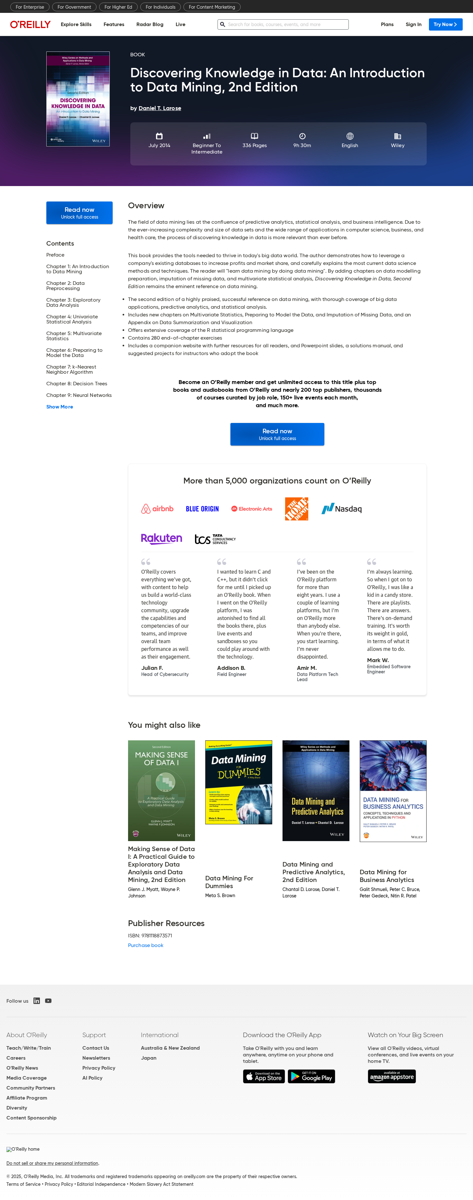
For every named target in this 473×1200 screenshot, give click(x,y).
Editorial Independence (101, 1184)
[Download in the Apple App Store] (264, 1081)
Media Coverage (26, 1077)
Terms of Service (23, 1184)
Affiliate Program (26, 1097)
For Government (74, 7)
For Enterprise (30, 7)
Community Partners (30, 1087)
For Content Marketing (212, 7)
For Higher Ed (118, 7)
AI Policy (92, 1077)
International (160, 1035)
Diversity (16, 1107)
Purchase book (145, 945)
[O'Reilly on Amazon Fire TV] (392, 1081)
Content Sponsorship (31, 1117)
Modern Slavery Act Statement (161, 1184)
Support (94, 1035)
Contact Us (95, 1048)
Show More (59, 406)
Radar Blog (149, 24)
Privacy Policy (98, 1067)
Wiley (397, 145)
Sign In (414, 24)
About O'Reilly (26, 1035)
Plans (387, 24)
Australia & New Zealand (170, 1048)
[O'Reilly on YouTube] (48, 1001)
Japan (148, 1058)
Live (180, 24)
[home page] (30, 24)
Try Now (443, 24)
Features (114, 24)
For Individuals (160, 7)
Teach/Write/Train (28, 1048)
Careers (15, 1058)
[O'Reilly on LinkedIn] (36, 1001)
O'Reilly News (22, 1067)
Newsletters (96, 1058)
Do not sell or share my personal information (52, 1163)
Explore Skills (76, 24)
